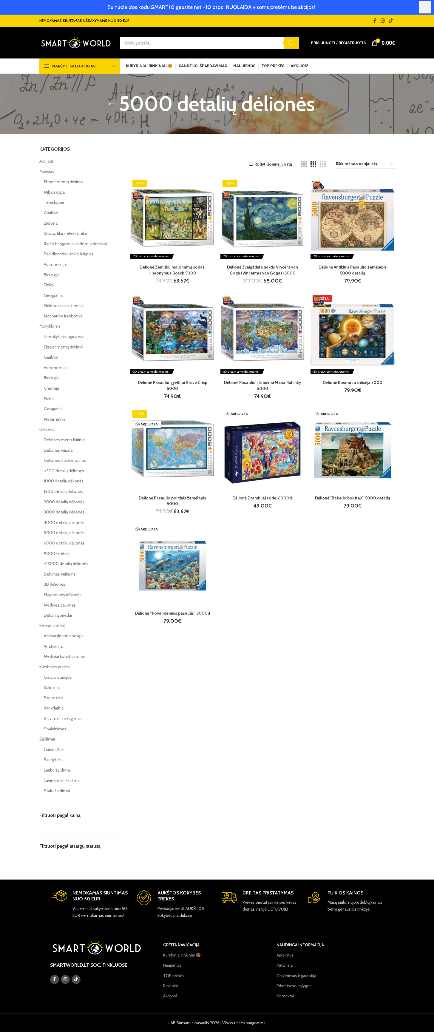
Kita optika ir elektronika (65, 233)
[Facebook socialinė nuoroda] (375, 20)
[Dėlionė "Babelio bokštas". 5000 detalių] (353, 450)
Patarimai (285, 965)
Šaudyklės (53, 759)
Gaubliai (51, 212)
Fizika (49, 285)
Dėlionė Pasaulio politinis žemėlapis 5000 (172, 501)
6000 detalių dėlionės (64, 543)
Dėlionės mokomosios (65, 460)
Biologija (51, 274)
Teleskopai (54, 202)
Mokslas (46, 171)
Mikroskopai (55, 192)
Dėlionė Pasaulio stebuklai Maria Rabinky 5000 (262, 385)
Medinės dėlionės (60, 605)
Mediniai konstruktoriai (64, 656)
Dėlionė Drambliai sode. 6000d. (262, 498)
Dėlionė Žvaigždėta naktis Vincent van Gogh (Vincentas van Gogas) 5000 (262, 270)
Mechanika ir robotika (63, 316)
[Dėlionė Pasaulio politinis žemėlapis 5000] (172, 450)
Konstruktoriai (52, 625)
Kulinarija (52, 687)
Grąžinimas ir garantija (296, 975)
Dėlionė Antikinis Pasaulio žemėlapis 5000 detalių (353, 270)
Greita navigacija (181, 945)
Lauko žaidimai (57, 770)
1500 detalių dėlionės (63, 491)
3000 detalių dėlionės (64, 512)
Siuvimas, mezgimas (63, 718)
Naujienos (172, 965)
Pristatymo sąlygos (294, 985)
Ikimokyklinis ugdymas (64, 336)
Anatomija (53, 646)
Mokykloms (50, 326)
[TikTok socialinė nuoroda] (391, 20)
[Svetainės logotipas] (75, 42)
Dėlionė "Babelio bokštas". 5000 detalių (352, 498)
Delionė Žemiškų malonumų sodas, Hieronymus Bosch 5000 (173, 270)
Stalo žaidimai (57, 790)
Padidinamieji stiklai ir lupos (68, 254)
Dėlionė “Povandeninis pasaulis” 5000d (172, 613)
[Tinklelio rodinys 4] (323, 164)
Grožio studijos (58, 677)
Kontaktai (285, 996)
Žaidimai (47, 739)
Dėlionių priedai (58, 615)
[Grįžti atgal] (111, 103)
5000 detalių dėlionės (64, 532)
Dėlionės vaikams (60, 574)
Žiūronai (51, 223)
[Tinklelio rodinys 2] (304, 164)
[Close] (425, 7)
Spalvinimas (55, 729)
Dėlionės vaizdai (58, 450)
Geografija (53, 295)
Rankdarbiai (54, 708)
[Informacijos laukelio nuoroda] (90, 904)
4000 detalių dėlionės (64, 522)
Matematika (54, 419)
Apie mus (285, 955)
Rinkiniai (170, 985)
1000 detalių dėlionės (64, 481)
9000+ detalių (57, 553)
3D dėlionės (54, 584)
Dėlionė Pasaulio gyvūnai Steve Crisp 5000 (172, 385)
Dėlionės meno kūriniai (64, 439)
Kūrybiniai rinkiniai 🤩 (182, 955)
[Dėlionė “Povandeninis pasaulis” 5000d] (172, 566)
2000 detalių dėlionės (64, 502)
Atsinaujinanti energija (64, 635)
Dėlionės (47, 429)
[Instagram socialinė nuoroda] (383, 20)
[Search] (291, 43)
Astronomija (55, 264)
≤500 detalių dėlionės (64, 470)
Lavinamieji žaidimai (62, 780)
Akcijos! (46, 161)
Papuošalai (53, 698)
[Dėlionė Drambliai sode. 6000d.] (262, 450)
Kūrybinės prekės (54, 667)
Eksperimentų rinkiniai (63, 181)
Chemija (51, 388)
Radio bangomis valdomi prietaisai (75, 243)
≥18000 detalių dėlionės (66, 563)
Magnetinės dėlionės (62, 594)
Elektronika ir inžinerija (64, 305)
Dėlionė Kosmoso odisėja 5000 (352, 382)
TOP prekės (173, 975)
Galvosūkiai (54, 749)
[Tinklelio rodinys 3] (313, 164)
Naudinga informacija (300, 945)
